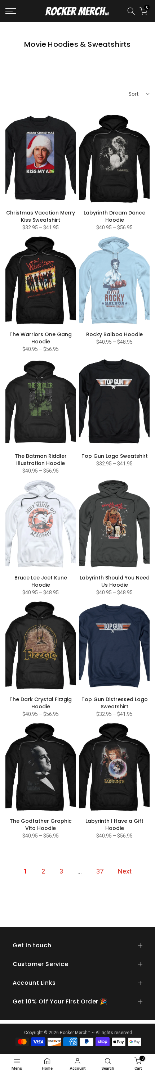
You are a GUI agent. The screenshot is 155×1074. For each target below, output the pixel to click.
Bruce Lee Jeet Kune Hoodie (40, 581)
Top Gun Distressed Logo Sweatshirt (114, 703)
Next (125, 871)
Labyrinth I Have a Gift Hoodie (114, 824)
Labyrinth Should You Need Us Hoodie (115, 581)
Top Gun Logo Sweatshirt (114, 456)
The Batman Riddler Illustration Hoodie (41, 459)
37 (99, 871)
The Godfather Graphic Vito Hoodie (41, 824)
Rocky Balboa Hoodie (114, 334)
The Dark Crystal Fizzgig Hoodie (40, 703)
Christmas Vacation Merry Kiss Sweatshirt (40, 216)
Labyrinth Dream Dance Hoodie (114, 216)
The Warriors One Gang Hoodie (40, 338)
